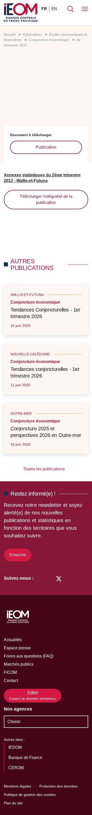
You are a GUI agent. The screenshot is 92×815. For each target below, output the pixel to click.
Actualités (13, 640)
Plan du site (13, 803)
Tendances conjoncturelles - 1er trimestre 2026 (44, 372)
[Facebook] (49, 578)
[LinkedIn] (40, 578)
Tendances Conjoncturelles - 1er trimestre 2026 (45, 313)
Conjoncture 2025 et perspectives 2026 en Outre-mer (45, 432)
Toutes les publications (44, 469)
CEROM (16, 768)
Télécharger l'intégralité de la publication (46, 199)
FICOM (10, 672)
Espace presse (17, 648)
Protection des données (58, 786)
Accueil (9, 34)
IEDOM (15, 747)
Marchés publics (18, 664)
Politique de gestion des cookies (30, 795)
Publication (46, 147)
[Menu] (85, 9)
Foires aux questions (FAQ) (28, 656)
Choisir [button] (13, 721)
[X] (59, 578)
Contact (11, 680)
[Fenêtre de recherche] (70, 9)
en (54, 9)
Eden (32, 695)
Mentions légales (17, 786)
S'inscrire (17, 555)
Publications (32, 34)
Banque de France (25, 757)
